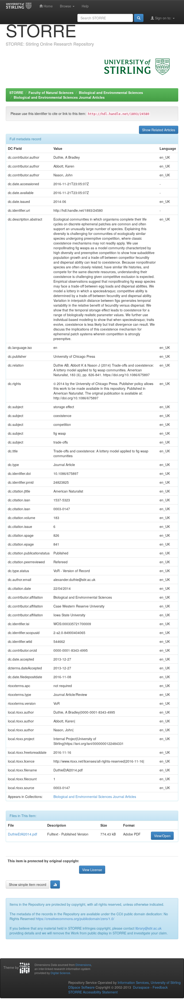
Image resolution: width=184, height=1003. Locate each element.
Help (85, 6)
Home (48, 6)
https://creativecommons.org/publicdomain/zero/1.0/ (75, 918)
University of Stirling (166, 982)
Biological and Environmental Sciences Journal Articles (59, 97)
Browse (66, 6)
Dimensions (83, 965)
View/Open (162, 835)
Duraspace (141, 987)
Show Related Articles (158, 129)
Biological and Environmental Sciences (111, 92)
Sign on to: (163, 18)
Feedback (160, 987)
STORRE (16, 92)
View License (92, 869)
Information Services (133, 982)
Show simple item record (27, 884)
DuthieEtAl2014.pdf (22, 834)
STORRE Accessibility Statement (93, 992)
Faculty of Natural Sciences (51, 92)
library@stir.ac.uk (148, 928)
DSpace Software (81, 987)
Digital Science (60, 973)
